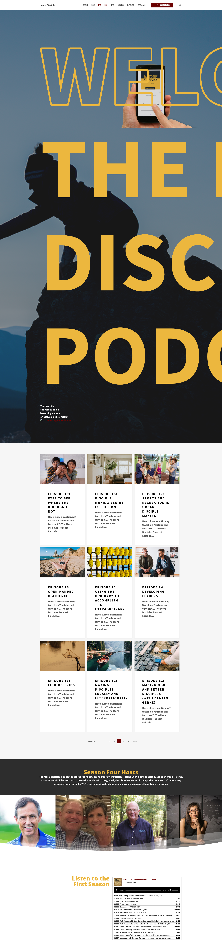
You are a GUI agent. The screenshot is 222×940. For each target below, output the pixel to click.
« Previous (92, 741)
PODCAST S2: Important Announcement (139, 879)
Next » (135, 741)
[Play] (117, 890)
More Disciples (48, 5)
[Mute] (169, 890)
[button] (27, 823)
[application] (147, 890)
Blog (46, 458)
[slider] (175, 889)
